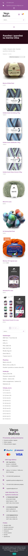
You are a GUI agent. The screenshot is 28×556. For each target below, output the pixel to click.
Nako (4, 340)
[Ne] (26, 550)
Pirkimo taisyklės (8, 442)
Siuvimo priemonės (8, 529)
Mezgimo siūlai (11, 49)
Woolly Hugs (6, 351)
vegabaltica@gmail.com (12, 488)
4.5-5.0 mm (6, 411)
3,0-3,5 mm (6, 398)
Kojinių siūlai (6, 373)
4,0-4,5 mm (6, 408)
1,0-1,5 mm (6, 393)
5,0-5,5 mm (6, 413)
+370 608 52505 (10, 2)
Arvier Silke (6, 353)
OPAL (4, 343)
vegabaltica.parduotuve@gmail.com (14, 5)
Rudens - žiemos (7, 379)
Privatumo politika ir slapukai (10, 440)
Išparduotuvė (7, 536)
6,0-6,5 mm (6, 416)
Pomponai (6, 531)
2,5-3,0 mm (6, 395)
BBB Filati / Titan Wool (9, 338)
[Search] (23, 20)
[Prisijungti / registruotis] (19, 15)
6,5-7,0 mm (6, 419)
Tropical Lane (6, 356)
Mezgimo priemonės (9, 527)
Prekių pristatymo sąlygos (10, 444)
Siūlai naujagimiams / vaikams (11, 381)
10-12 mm (5, 390)
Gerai (14, 553)
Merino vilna (6, 362)
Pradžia (5, 49)
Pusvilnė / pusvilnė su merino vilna (12, 367)
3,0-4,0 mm (6, 400)
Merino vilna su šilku (8, 365)
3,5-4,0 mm (6, 403)
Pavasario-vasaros (8, 376)
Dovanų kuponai (7, 532)
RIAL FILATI (6, 348)
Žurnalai (5, 534)
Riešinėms (5, 384)
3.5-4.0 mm (6, 406)
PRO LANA (6, 345)
